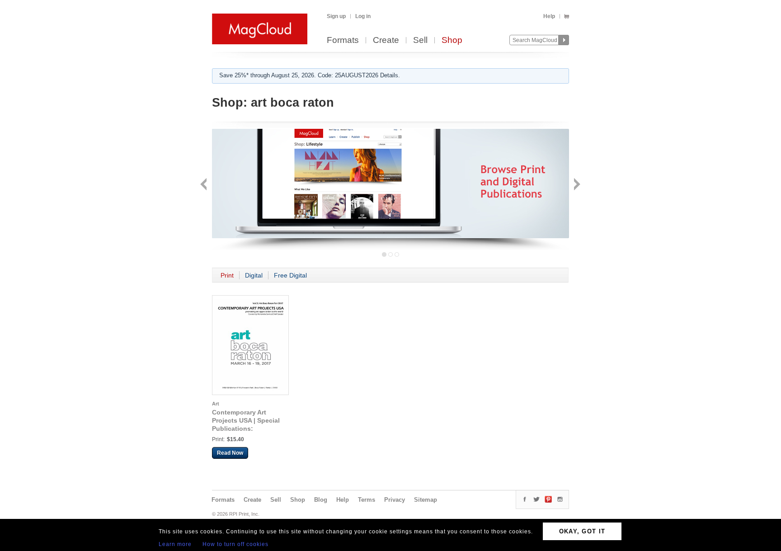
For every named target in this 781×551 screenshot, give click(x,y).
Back (204, 185)
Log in (363, 16)
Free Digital (290, 275)
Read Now (230, 453)
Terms (366, 499)
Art (215, 403)
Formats (343, 40)
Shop (452, 40)
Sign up (336, 16)
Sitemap (425, 499)
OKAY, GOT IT (582, 531)
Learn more (175, 544)
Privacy (394, 499)
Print (227, 275)
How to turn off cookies (235, 544)
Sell (420, 40)
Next (576, 185)
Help (549, 16)
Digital (254, 275)
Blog (320, 499)
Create (386, 40)
